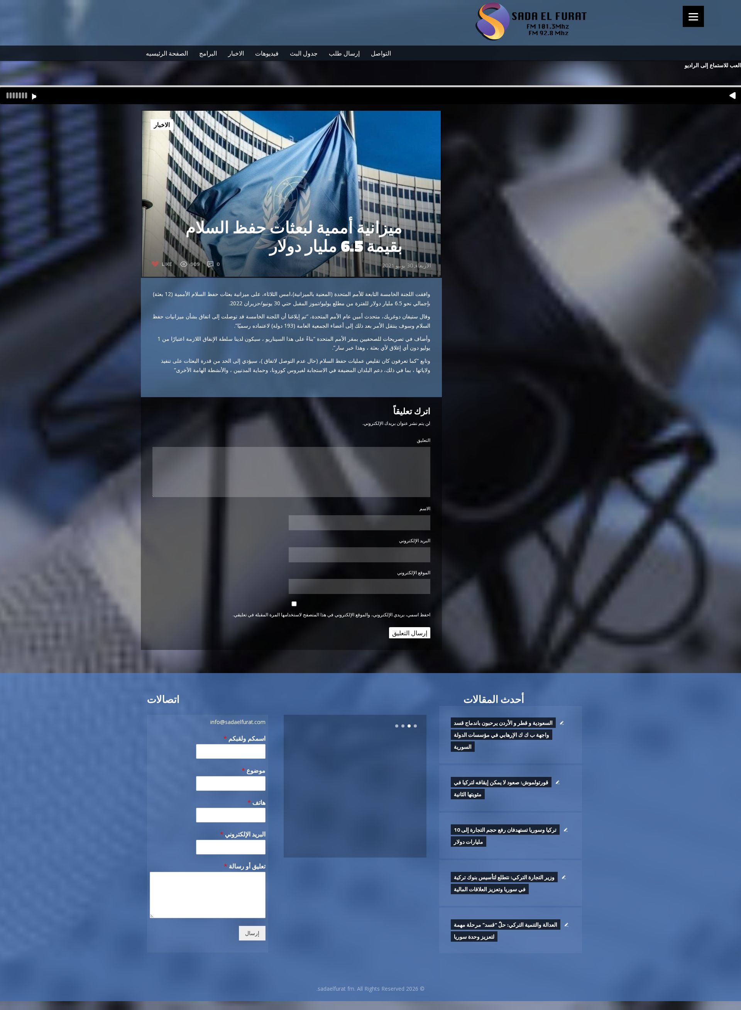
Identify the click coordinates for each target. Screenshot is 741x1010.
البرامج (208, 53)
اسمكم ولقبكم (244, 738)
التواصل (381, 53)
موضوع (254, 770)
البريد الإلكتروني (414, 540)
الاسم (425, 508)
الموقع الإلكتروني (413, 572)
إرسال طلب (344, 53)
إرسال (252, 933)
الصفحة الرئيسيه (167, 53)
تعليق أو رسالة (245, 866)
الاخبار (236, 53)
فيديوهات (267, 53)
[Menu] (693, 16)
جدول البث (304, 53)
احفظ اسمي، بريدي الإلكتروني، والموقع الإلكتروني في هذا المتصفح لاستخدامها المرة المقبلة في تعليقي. (331, 614)
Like (167, 264)
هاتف (256, 803)
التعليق (423, 440)
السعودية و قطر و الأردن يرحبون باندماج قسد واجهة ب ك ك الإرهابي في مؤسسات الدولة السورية (503, 735)
